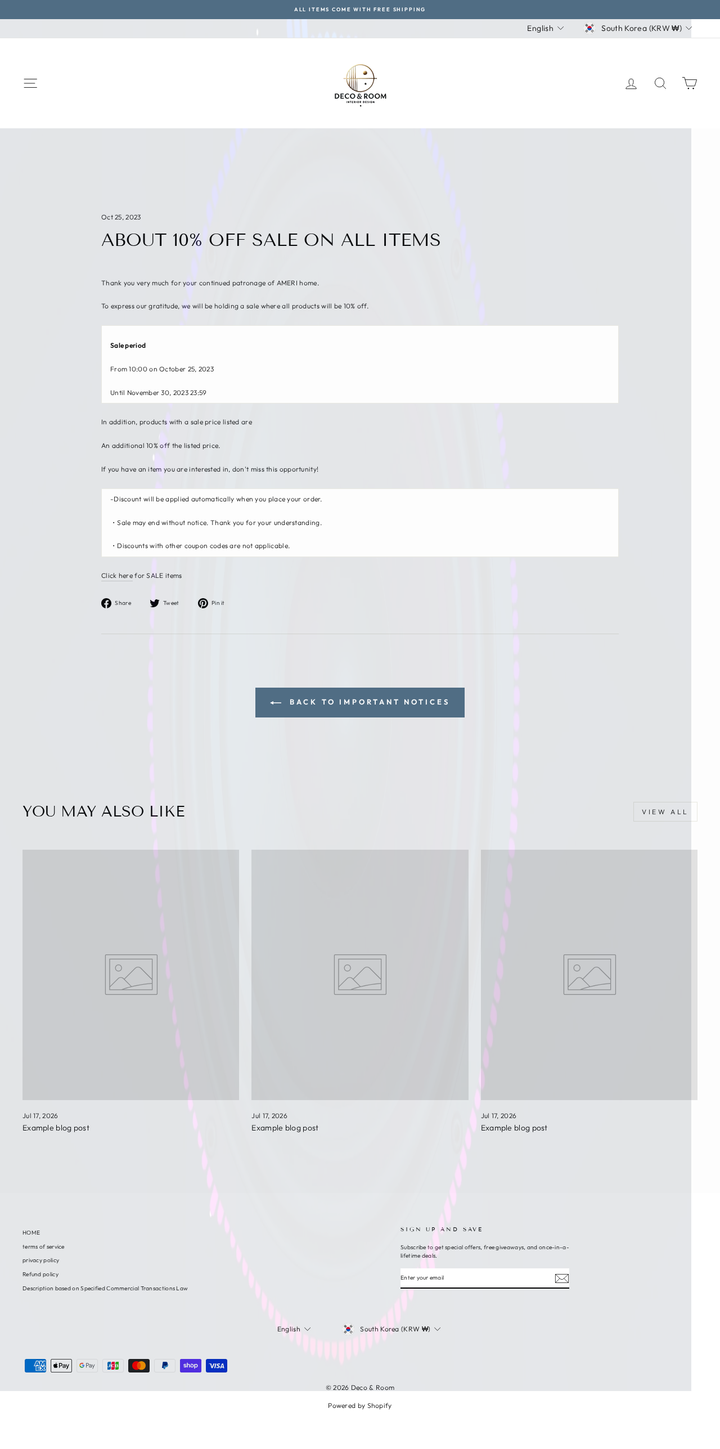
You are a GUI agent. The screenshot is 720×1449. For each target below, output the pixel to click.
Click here (117, 575)
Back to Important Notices (367, 701)
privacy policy (40, 1260)
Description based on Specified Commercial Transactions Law (105, 1288)
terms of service (43, 1246)
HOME (31, 1232)
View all (665, 812)
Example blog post (55, 1128)
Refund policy (40, 1274)
